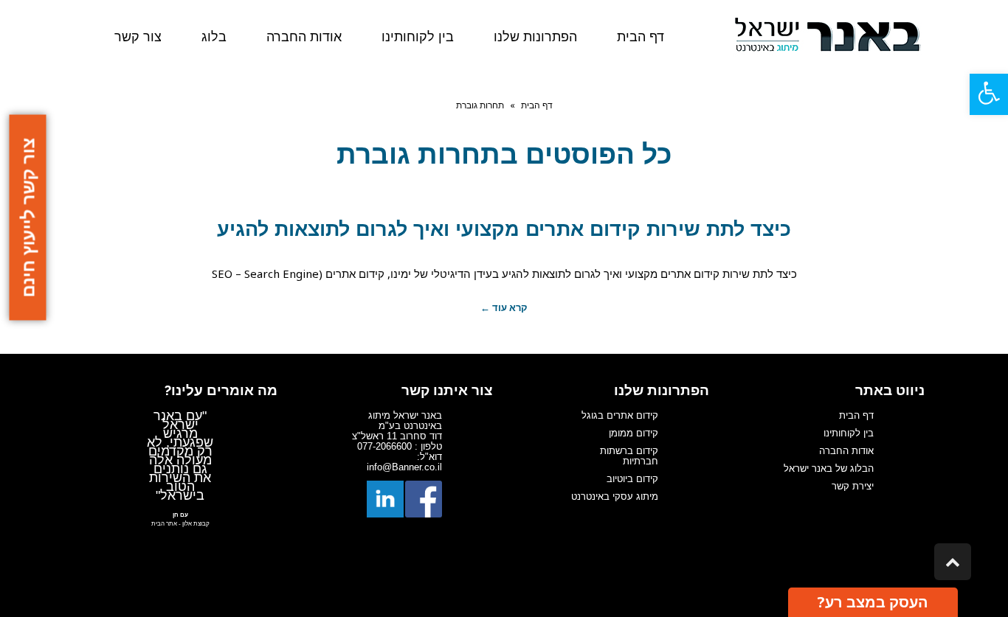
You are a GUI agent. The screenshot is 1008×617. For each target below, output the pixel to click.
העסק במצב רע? (873, 602)
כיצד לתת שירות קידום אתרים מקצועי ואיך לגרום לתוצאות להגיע (504, 229)
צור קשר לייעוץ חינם (27, 218)
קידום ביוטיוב (632, 478)
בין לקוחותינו (849, 433)
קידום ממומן (633, 433)
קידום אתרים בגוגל (619, 415)
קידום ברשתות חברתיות (629, 456)
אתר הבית (164, 523)
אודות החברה (846, 450)
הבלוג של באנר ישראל (829, 468)
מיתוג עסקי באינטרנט (614, 496)
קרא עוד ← (504, 307)
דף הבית (537, 105)
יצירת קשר (853, 486)
